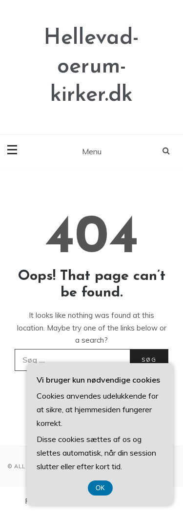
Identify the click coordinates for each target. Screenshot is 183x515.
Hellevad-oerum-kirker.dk (91, 66)
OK (100, 488)
